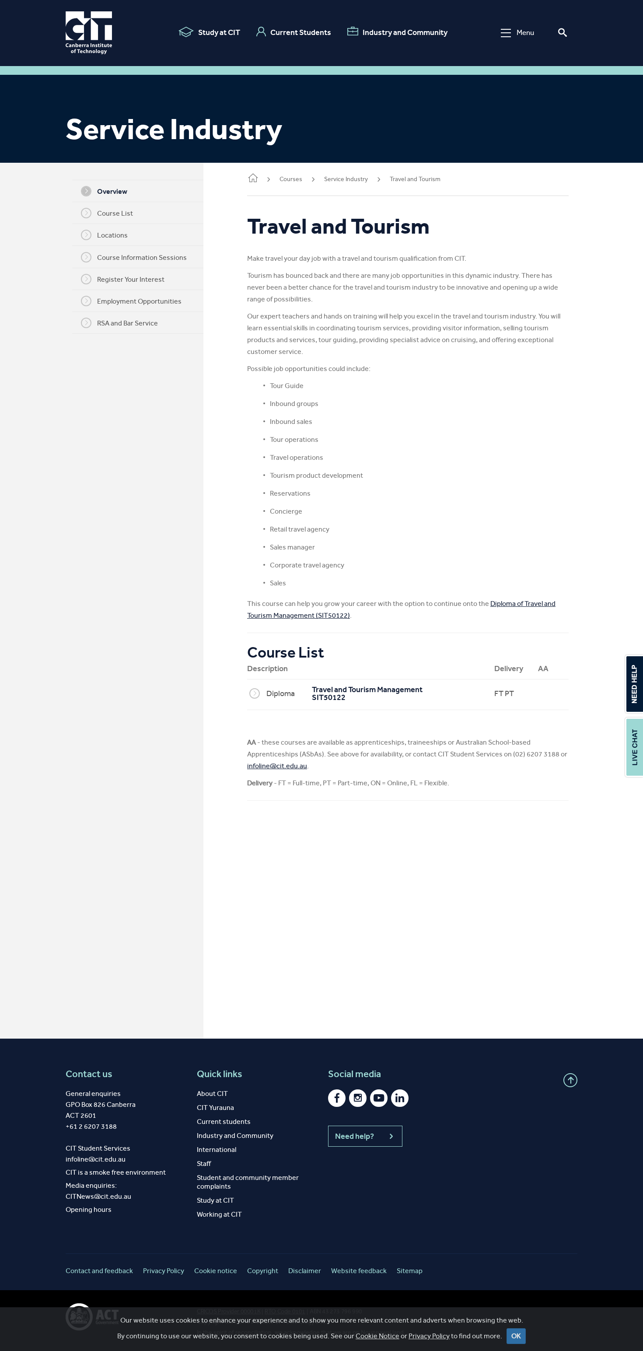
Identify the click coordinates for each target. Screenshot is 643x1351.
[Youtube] (379, 1098)
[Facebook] (337, 1098)
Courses (291, 179)
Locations (112, 235)
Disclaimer (304, 1271)
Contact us (89, 1074)
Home (252, 179)
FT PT (504, 693)
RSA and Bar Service (127, 323)
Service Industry (346, 179)
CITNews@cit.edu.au (98, 1196)
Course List (115, 213)
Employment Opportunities (139, 301)
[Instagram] (358, 1098)
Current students (224, 1121)
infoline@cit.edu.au (277, 766)
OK (516, 1336)
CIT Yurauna (215, 1107)
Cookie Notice (377, 1336)
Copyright (262, 1271)
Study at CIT (219, 32)
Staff (204, 1163)
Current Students (300, 32)
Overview (112, 191)
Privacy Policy (429, 1336)
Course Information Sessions (142, 257)
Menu (525, 32)
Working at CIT (219, 1214)
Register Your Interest (130, 279)
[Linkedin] (400, 1098)
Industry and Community (405, 32)
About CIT (212, 1093)
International (216, 1149)
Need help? (354, 1136)
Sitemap (410, 1271)
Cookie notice (215, 1271)
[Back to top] (570, 1080)
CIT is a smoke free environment (116, 1172)
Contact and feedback (99, 1271)
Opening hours (89, 1209)
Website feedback (359, 1271)
